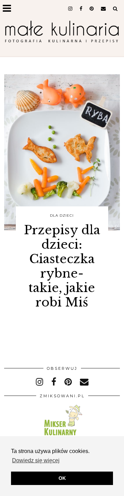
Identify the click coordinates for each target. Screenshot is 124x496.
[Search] (115, 9)
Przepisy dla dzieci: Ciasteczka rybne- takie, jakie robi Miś (62, 266)
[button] (9, 9)
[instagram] (70, 9)
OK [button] (62, 478)
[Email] (103, 9)
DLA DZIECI (62, 215)
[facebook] (81, 9)
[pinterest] (92, 9)
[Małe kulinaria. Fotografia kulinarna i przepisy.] (62, 32)
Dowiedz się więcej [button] (36, 460)
